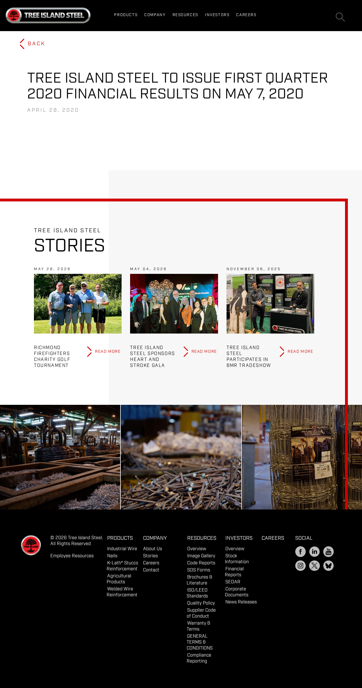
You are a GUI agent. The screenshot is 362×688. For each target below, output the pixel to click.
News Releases (241, 602)
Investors (217, 15)
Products (125, 15)
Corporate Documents (236, 592)
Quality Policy (201, 603)
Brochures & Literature (199, 580)
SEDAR (232, 582)
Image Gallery (201, 556)
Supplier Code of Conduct (201, 613)
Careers (246, 15)
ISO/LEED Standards (197, 593)
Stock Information (237, 559)
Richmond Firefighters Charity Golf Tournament (52, 357)
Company (154, 15)
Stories (150, 556)
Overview (196, 549)
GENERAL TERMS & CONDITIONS (200, 642)
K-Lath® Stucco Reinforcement (122, 566)
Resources (185, 15)
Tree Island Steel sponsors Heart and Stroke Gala (152, 357)
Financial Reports (234, 572)
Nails (112, 556)
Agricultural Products (119, 579)
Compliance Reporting (199, 658)
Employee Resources (72, 556)
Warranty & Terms (198, 626)
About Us (152, 549)
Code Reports (201, 563)
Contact (151, 570)
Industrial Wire (122, 549)
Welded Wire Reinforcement (122, 592)
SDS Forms (198, 570)
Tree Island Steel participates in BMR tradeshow (249, 357)
